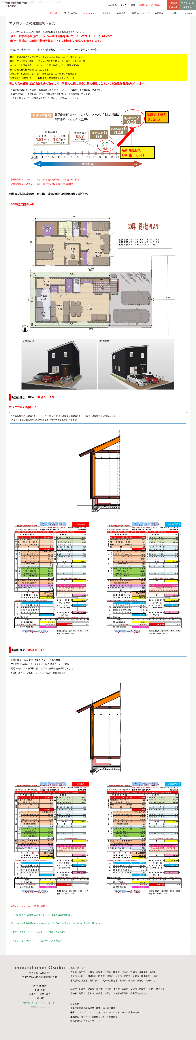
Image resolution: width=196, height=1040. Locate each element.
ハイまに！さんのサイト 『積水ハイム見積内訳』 (36, 940)
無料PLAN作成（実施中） (151, 5)
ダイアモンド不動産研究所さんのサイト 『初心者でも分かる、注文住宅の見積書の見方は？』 (57, 923)
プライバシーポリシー (46, 1002)
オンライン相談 (127, 5)
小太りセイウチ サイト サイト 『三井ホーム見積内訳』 (39, 931)
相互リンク (28, 1002)
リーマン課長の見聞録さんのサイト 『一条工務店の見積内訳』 (42, 914)
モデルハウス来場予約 (187, 5)
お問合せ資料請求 (173, 5)
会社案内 (112, 5)
